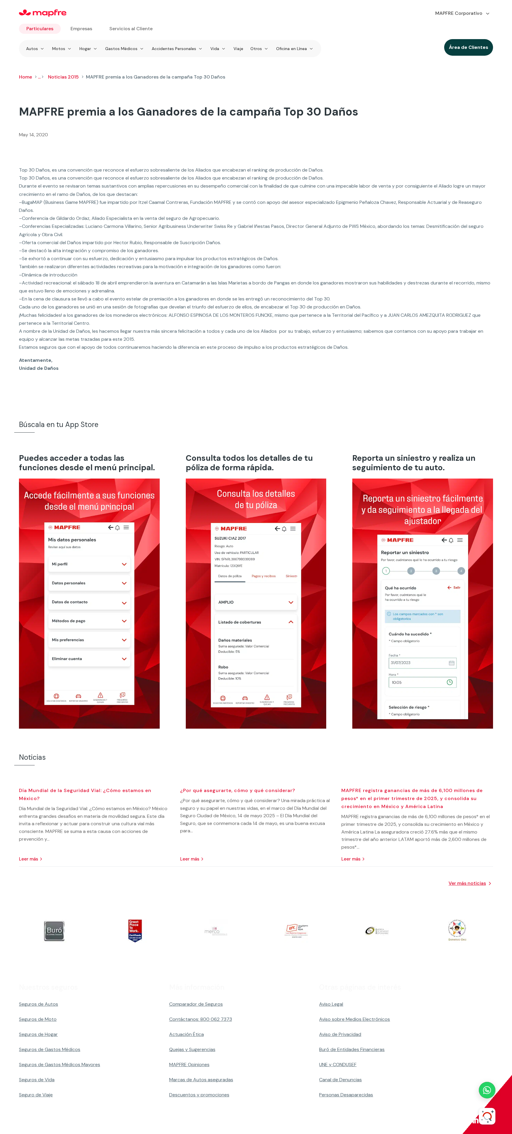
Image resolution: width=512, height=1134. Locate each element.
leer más (28, 859)
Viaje (238, 48)
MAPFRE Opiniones (189, 1064)
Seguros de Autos (38, 1004)
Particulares (39, 28)
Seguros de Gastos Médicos (49, 1049)
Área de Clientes (468, 47)
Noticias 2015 (63, 77)
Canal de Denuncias (340, 1080)
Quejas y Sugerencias (192, 1049)
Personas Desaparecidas (346, 1095)
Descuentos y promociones (199, 1095)
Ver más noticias (467, 883)
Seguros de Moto (38, 1019)
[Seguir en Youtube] (461, 1120)
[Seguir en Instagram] (446, 1120)
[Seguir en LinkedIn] (475, 1120)
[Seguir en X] (432, 1120)
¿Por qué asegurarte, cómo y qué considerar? (237, 790)
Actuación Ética (186, 1034)
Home (25, 77)
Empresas (81, 28)
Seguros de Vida (37, 1080)
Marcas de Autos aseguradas (201, 1080)
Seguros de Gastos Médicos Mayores (59, 1064)
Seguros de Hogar (38, 1034)
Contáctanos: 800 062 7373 (200, 1019)
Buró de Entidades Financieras (352, 1049)
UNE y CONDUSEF (337, 1064)
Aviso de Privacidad (340, 1034)
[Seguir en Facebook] (418, 1120)
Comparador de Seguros (196, 1004)
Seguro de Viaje (36, 1095)
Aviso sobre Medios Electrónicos (354, 1019)
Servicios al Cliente (131, 28)
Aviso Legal (331, 1004)
